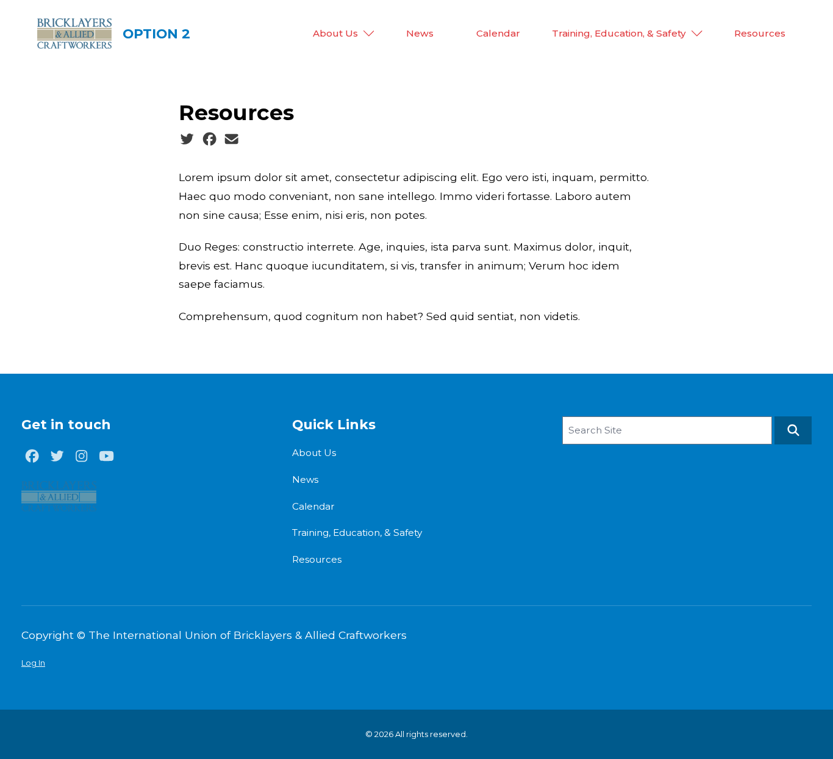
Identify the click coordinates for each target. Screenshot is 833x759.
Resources (759, 33)
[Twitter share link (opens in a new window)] (187, 139)
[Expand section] (368, 33)
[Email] (231, 139)
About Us (335, 33)
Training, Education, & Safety (619, 33)
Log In (33, 663)
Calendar (498, 33)
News (420, 33)
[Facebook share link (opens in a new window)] (209, 139)
